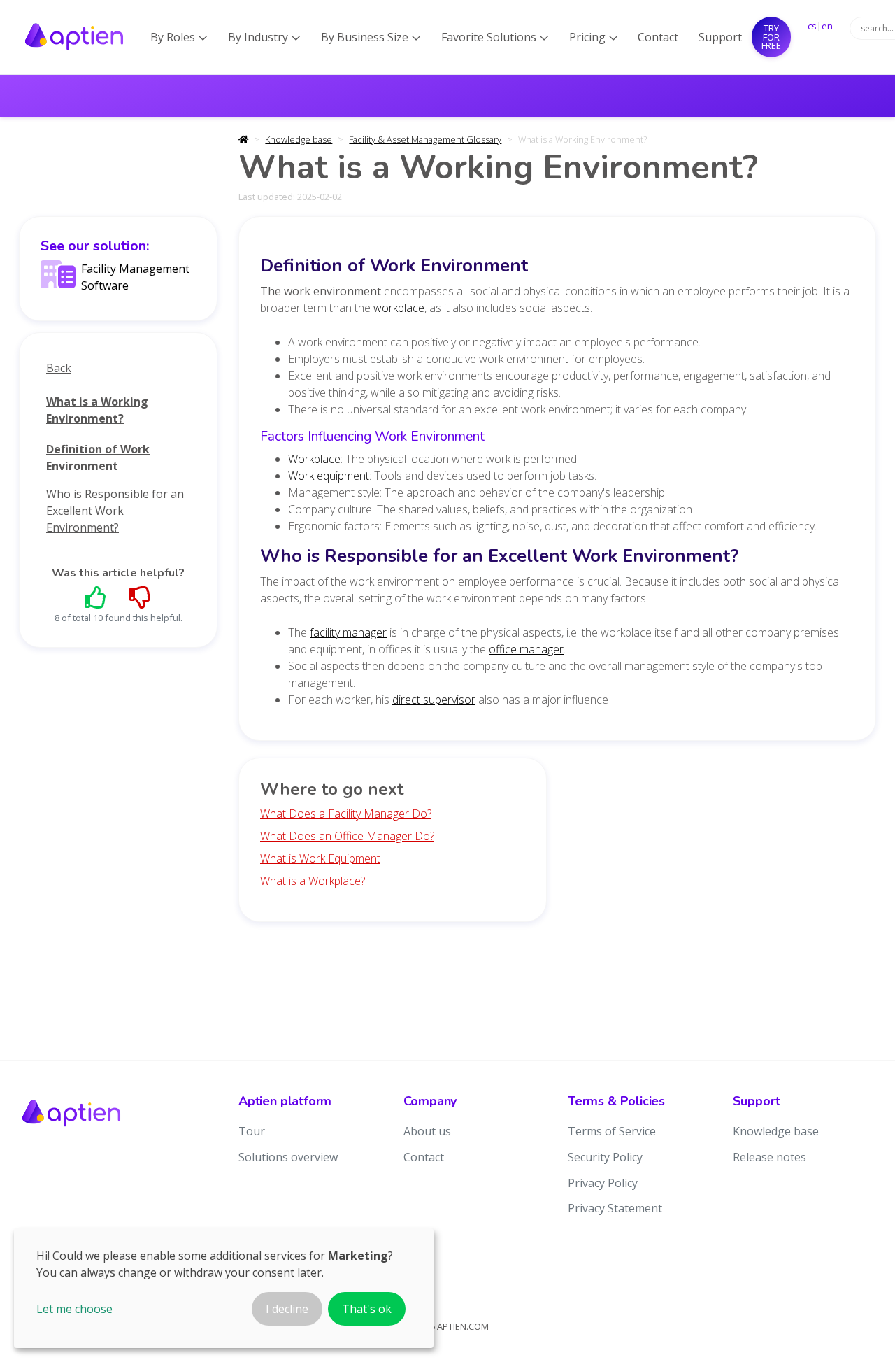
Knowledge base (298, 139)
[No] (140, 597)
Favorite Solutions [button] (495, 37)
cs (812, 26)
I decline (287, 1309)
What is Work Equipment (320, 858)
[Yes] (96, 597)
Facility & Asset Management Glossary (425, 139)
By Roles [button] (179, 37)
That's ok (367, 1309)
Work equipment (328, 475)
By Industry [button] (264, 37)
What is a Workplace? (312, 880)
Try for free (771, 37)
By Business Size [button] (371, 37)
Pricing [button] (593, 37)
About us (427, 1131)
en (827, 26)
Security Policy (605, 1157)
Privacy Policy (603, 1183)
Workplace (314, 459)
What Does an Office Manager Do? (347, 836)
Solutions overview (288, 1157)
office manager (526, 649)
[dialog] (224, 1288)
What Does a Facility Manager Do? (345, 813)
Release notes (769, 1157)
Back (58, 368)
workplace (398, 307)
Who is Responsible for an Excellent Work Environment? (115, 510)
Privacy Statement (615, 1208)
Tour (251, 1131)
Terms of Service (612, 1131)
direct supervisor (433, 699)
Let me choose (74, 1309)
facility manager (348, 632)
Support (720, 37)
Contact (658, 37)
